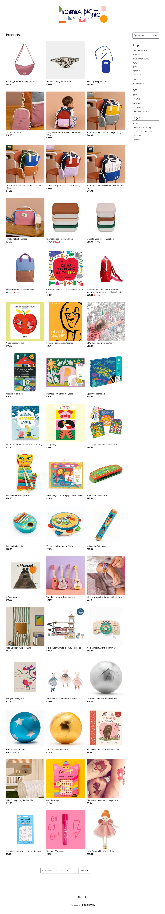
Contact (136, 139)
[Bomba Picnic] (82, 14)
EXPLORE (137, 75)
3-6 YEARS (137, 103)
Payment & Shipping (142, 127)
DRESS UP (137, 79)
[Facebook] (85, 896)
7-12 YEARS (138, 107)
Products (137, 54)
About (135, 123)
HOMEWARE (138, 83)
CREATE (136, 71)
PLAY (135, 63)
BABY (135, 95)
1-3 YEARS (137, 99)
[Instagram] (79, 896)
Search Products (140, 50)
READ (135, 67)
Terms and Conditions (143, 131)
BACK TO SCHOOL (141, 58)
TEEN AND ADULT (141, 111)
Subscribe (137, 135)
